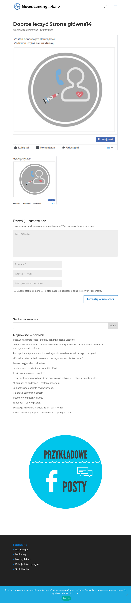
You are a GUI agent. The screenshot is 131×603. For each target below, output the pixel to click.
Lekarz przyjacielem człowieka (29, 363)
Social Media (22, 569)
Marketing (20, 554)
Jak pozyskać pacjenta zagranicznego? (33, 388)
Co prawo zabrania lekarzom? (28, 392)
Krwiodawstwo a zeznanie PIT (29, 373)
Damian (34, 30)
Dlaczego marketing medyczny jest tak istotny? (38, 407)
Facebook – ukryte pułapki (27, 402)
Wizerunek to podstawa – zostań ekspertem (36, 383)
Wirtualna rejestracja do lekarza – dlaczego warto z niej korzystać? (48, 358)
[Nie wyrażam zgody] (127, 594)
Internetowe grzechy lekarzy (28, 397)
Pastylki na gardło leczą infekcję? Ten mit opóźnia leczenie (44, 340)
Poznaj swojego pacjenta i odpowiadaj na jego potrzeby (42, 412)
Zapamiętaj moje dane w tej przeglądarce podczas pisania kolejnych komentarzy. (60, 291)
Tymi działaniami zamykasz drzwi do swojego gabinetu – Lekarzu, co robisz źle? (55, 378)
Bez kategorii (22, 549)
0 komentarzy (46, 30)
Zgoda (66, 598)
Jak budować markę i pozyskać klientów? (35, 368)
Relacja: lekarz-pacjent (27, 564)
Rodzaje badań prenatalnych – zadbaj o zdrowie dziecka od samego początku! (54, 353)
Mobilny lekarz (23, 559)
